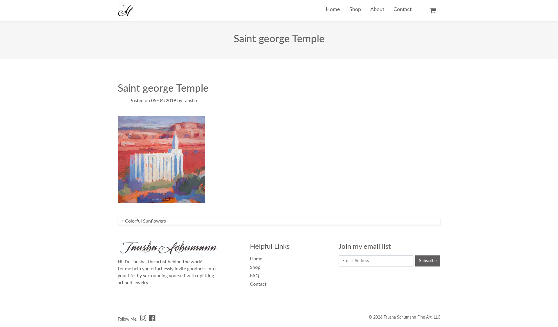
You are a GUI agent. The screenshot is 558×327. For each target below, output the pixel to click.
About (377, 9)
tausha (190, 100)
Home (333, 9)
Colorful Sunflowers (145, 221)
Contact (403, 9)
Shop (355, 9)
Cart (432, 10)
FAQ (254, 275)
